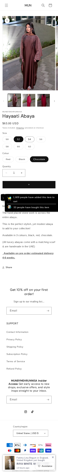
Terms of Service (15, 361)
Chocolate (39, 159)
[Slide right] (54, 101)
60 (20, 147)
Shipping (20, 128)
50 (9, 140)
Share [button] (9, 267)
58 (9, 147)
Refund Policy (14, 368)
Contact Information (17, 332)
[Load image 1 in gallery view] (14, 100)
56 (42, 140)
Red (10, 160)
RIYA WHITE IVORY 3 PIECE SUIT (35, 463)
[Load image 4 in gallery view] (28, 100)
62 (31, 147)
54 (29, 139)
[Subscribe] (47, 311)
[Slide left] (3, 101)
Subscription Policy (16, 354)
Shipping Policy (14, 346)
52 (18, 139)
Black (24, 160)
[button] (6, 5)
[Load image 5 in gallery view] (43, 100)
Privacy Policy (14, 339)
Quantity (6, 166)
